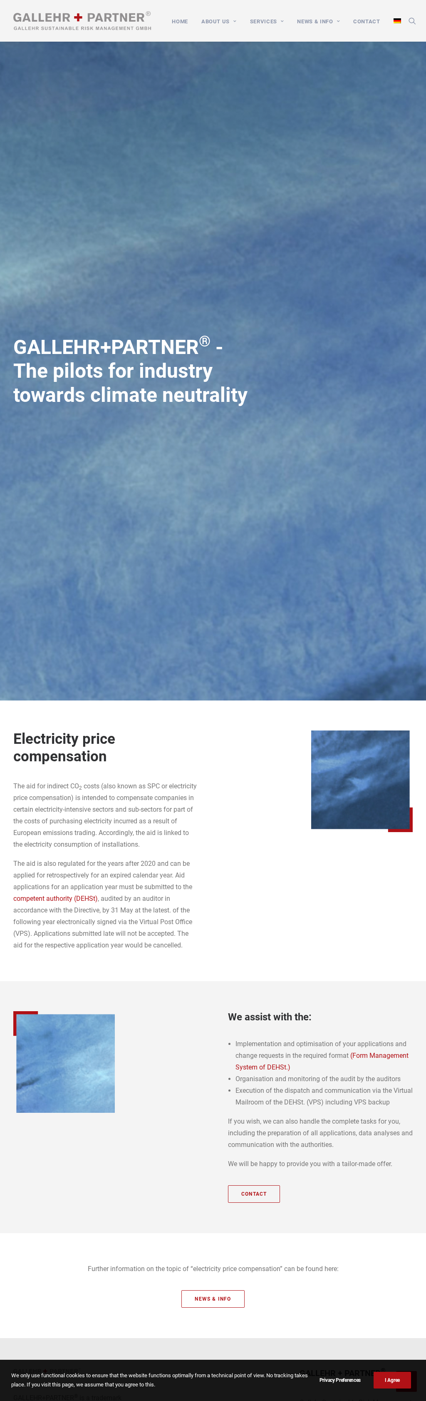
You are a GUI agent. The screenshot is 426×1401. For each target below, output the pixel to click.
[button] (412, 20)
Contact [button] (254, 1194)
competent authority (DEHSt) (55, 898)
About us (215, 21)
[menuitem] (180, 21)
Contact (366, 21)
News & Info (315, 21)
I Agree (392, 1380)
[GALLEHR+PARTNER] (82, 20)
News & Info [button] (213, 1299)
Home (180, 21)
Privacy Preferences (340, 1380)
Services (263, 21)
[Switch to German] (394, 20)
